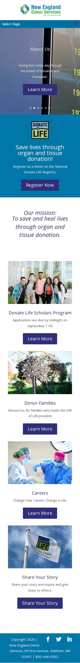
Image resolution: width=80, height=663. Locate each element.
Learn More (40, 89)
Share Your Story (40, 603)
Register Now (40, 185)
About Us (40, 49)
